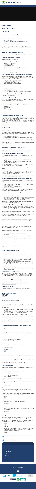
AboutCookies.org (26, 359)
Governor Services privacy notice (8, 43)
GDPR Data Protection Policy (8, 40)
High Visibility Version (8, 468)
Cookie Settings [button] (29, 468)
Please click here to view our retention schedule (9, 284)
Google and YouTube (7, 349)
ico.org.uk (8, 300)
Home (3, 22)
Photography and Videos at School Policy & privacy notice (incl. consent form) (15, 41)
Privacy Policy (25, 468)
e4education (21, 467)
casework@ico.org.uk (16, 300)
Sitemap (21, 468)
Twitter (5, 351)
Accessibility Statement (15, 468)
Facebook (5, 350)
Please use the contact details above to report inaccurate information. (20, 151)
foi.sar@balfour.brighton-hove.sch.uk (15, 144)
